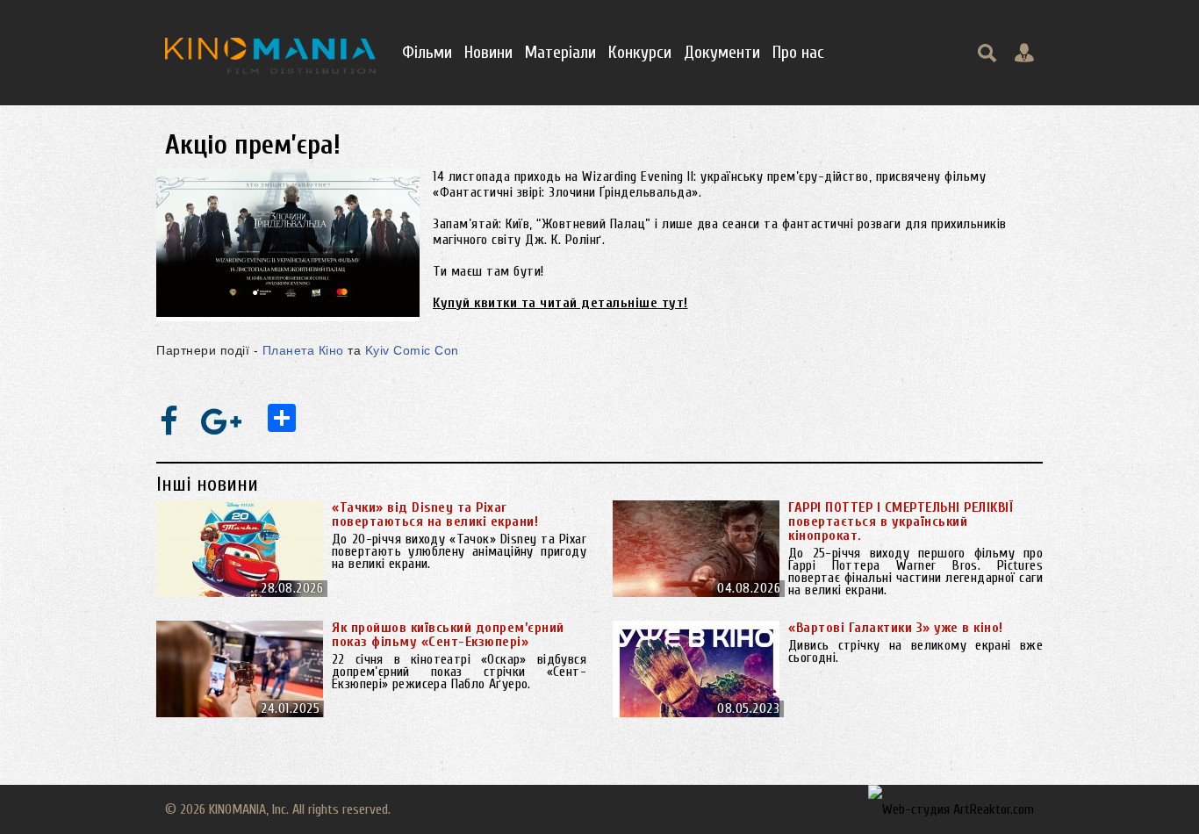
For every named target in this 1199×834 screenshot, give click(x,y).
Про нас (798, 52)
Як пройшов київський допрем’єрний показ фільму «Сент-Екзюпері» (448, 635)
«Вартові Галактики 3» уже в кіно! (895, 628)
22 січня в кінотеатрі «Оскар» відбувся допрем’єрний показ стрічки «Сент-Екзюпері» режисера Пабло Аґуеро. (459, 671)
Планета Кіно (303, 350)
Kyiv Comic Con (412, 350)
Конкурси (639, 52)
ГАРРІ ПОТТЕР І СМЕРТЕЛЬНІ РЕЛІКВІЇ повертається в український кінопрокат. (900, 521)
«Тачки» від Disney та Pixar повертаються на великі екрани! (435, 514)
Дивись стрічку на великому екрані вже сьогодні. (915, 651)
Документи (722, 52)
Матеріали (560, 52)
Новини (488, 52)
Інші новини (207, 484)
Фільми (427, 52)
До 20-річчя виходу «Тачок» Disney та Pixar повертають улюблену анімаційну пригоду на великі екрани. (459, 551)
